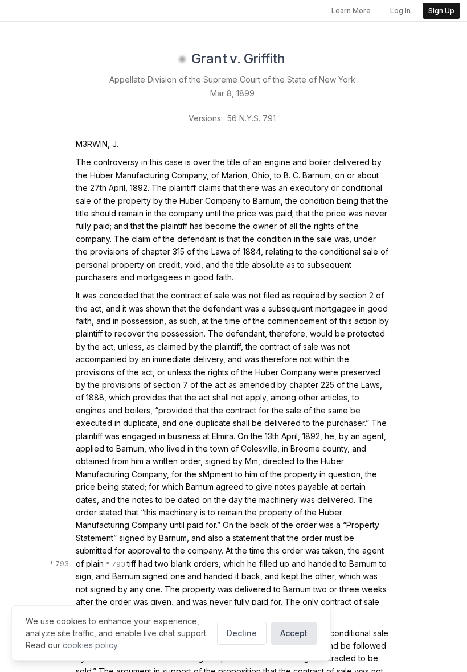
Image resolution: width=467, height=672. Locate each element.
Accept (294, 633)
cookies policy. (91, 645)
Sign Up (441, 10)
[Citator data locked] (182, 59)
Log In (400, 10)
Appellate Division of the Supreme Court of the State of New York (232, 79)
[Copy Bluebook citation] (298, 59)
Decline (242, 633)
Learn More (351, 10)
